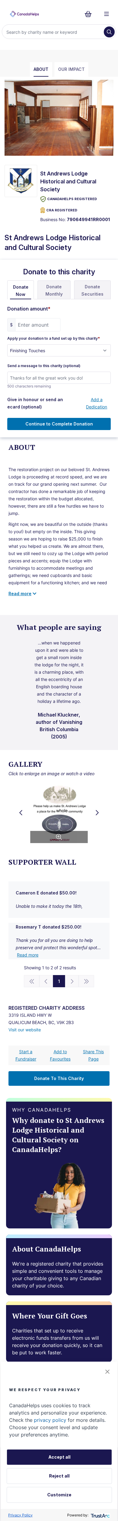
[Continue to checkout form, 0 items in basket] (90, 14)
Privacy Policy (20, 1515)
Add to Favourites (60, 1055)
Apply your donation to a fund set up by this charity (53, 338)
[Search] (109, 31)
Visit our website (24, 1029)
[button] (107, 1372)
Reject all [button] (59, 1475)
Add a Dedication (96, 403)
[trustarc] (99, 1515)
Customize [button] (59, 1494)
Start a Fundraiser (25, 1055)
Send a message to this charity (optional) (43, 366)
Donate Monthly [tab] (54, 290)
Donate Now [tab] (20, 290)
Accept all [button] (59, 1457)
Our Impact (71, 69)
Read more (27, 954)
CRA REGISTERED (61, 210)
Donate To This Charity (59, 1078)
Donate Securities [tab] (92, 290)
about (41, 69)
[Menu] (106, 14)
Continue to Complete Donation (59, 423)
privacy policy (50, 1420)
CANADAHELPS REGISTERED (72, 199)
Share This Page (93, 1055)
